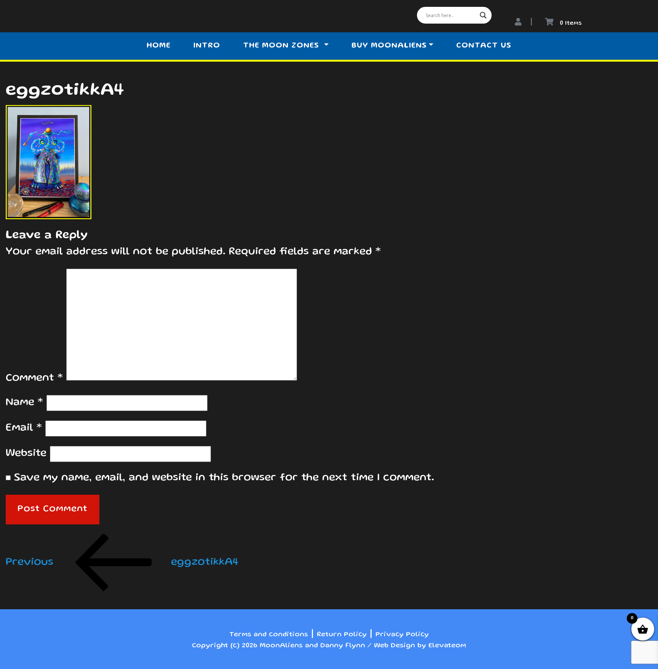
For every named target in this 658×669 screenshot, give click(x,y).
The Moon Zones (282, 46)
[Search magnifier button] (483, 15)
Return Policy (342, 635)
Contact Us (483, 46)
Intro (206, 46)
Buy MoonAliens (389, 46)
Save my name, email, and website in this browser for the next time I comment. (224, 478)
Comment (34, 378)
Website (26, 454)
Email (24, 428)
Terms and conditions (268, 635)
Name (24, 403)
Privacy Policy (402, 635)
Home (159, 46)
